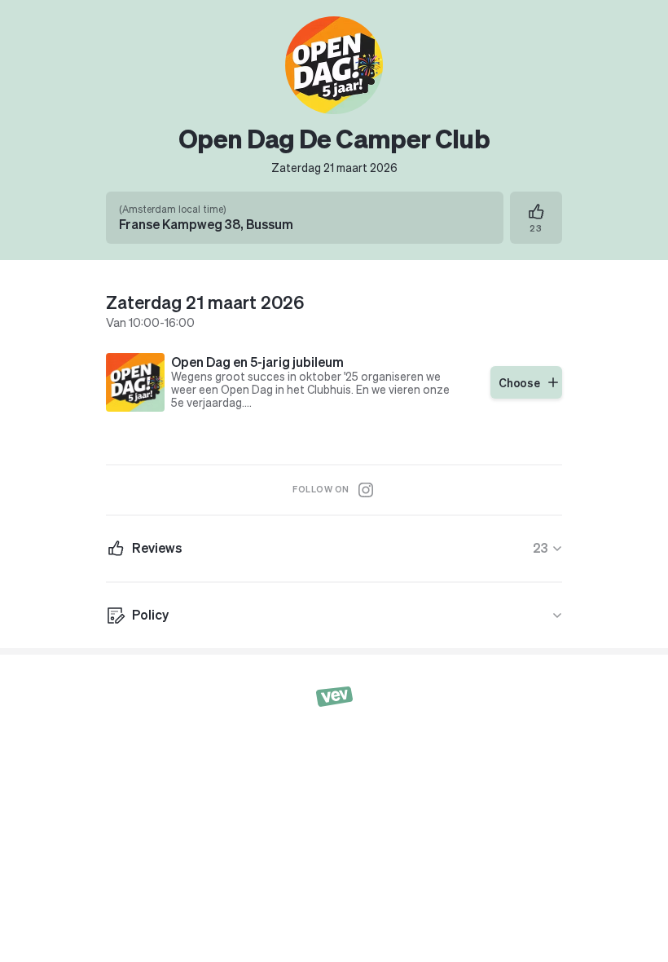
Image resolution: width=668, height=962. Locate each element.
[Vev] (334, 695)
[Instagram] (366, 490)
